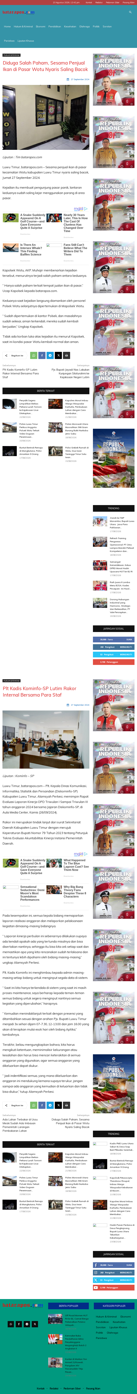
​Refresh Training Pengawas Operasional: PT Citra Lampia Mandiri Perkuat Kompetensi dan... (122, 544)
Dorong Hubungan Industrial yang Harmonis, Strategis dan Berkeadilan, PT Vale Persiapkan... (120, 606)
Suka (129, 639)
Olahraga (84, 26)
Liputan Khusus (26, 40)
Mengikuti (126, 647)
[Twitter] (35, 1324)
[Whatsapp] (11, 1324)
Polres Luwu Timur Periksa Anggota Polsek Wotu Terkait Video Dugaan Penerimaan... (29, 430)
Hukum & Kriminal (23, 26)
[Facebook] (41, 355)
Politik (96, 26)
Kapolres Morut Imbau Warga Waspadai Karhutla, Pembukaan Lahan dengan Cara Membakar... (76, 407)
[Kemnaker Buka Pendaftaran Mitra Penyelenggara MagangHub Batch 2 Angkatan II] (55, 1339)
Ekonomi (40, 26)
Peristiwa (9, 40)
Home (7, 26)
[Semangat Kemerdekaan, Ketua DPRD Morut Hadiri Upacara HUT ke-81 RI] (100, 565)
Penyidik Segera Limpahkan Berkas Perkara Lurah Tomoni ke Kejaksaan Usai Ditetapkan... (30, 407)
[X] (58, 355)
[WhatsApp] (33, 355)
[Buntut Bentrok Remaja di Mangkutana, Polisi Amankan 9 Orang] (9, 451)
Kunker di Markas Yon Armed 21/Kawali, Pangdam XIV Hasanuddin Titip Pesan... (76, 1365)
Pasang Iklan (129, 2)
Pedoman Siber (112, 2)
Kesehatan (70, 26)
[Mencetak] (66, 355)
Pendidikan (55, 26)
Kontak (89, 2)
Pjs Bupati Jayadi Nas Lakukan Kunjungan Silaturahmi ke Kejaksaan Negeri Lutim (70, 373)
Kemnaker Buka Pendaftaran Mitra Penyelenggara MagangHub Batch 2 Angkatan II (75, 1342)
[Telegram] (50, 355)
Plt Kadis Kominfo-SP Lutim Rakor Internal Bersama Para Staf (20, 373)
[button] (130, 12)
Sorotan (107, 26)
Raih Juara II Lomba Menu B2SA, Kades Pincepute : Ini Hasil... (120, 585)
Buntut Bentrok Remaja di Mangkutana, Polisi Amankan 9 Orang (31, 450)
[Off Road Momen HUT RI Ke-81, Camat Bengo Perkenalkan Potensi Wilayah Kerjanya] (55, 1319)
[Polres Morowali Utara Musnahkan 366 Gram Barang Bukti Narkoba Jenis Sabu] (55, 427)
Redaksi (99, 2)
